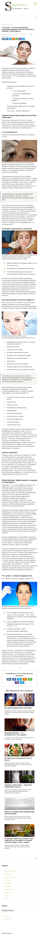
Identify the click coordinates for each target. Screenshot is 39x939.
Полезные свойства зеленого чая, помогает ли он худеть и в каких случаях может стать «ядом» (19, 840)
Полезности (8, 886)
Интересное (8, 874)
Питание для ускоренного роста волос (18, 759)
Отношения (7, 883)
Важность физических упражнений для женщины (19, 813)
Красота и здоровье (10, 877)
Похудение (7, 892)
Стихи (6, 898)
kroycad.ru (7, 919)
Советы (6, 895)
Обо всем (23, 34)
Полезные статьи (9, 889)
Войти (6, 916)
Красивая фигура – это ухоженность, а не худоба (15, 734)
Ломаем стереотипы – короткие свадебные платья (18, 786)
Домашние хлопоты (10, 871)
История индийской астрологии (18, 708)
